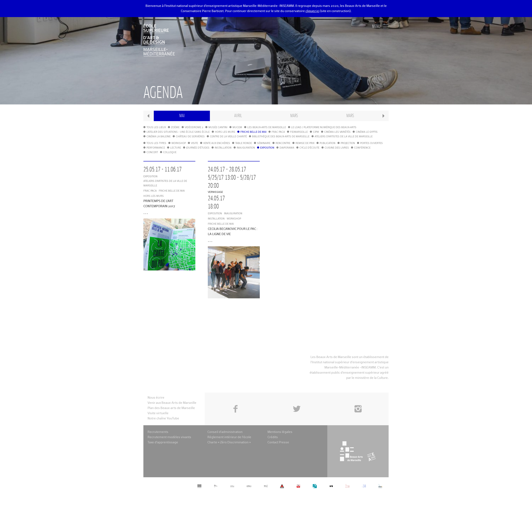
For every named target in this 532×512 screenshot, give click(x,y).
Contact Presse (278, 442)
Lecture (175, 148)
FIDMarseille (299, 132)
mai (182, 116)
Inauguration (246, 148)
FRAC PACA (278, 132)
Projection (348, 143)
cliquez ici (312, 11)
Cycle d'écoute (309, 148)
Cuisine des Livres (337, 148)
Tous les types (156, 143)
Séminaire (263, 143)
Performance (156, 148)
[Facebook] (235, 399)
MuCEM (237, 127)
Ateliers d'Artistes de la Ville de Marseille (344, 136)
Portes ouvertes (371, 143)
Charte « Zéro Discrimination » (229, 442)
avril (238, 116)
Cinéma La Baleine (159, 136)
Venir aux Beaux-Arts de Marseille (172, 402)
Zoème (175, 127)
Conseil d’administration (225, 432)
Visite (194, 143)
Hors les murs (225, 132)
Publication (327, 143)
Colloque (169, 152)
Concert (152, 152)
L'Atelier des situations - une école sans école (178, 132)
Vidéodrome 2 (194, 127)
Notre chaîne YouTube (163, 418)
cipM (316, 132)
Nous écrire (156, 397)
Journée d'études (197, 148)
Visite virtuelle (158, 413)
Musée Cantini (217, 127)
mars (294, 116)
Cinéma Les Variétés (337, 132)
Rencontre (283, 143)
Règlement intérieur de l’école (229, 437)
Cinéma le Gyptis (367, 132)
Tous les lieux (156, 127)
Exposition (267, 148)
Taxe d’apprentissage (163, 442)
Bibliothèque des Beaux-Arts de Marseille (280, 136)
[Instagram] (358, 399)
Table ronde (243, 143)
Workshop (178, 143)
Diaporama (287, 148)
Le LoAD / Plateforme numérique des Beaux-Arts (323, 127)
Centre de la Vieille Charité (228, 136)
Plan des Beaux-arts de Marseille (171, 408)
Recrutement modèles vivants (169, 437)
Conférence (362, 148)
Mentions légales (279, 432)
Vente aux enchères (216, 143)
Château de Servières (190, 136)
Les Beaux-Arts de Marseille (266, 127)
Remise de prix (305, 143)
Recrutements (158, 432)
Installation (223, 148)
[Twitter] (296, 399)
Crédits (272, 437)
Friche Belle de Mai (253, 132)
